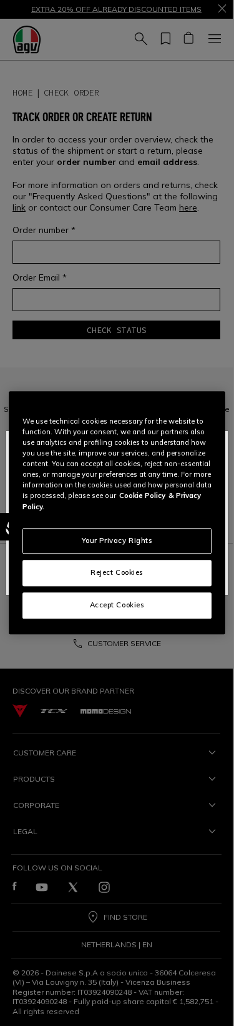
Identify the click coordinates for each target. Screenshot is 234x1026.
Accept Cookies (117, 605)
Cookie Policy (142, 496)
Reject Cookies (117, 573)
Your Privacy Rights (117, 540)
